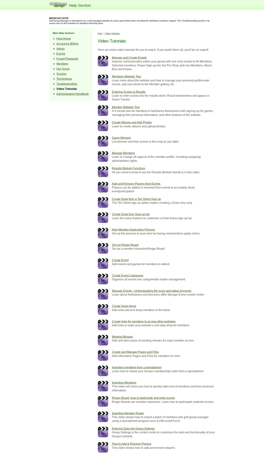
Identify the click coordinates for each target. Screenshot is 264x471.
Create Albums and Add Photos (132, 122)
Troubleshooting (66, 83)
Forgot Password (67, 58)
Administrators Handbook (72, 93)
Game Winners (121, 137)
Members (62, 63)
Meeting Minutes (122, 336)
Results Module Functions (128, 168)
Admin (60, 48)
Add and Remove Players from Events (136, 183)
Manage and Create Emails (129, 57)
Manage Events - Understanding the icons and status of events (151, 290)
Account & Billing (67, 43)
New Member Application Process (133, 229)
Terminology (64, 78)
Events (60, 53)
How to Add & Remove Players (131, 443)
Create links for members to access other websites (144, 321)
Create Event (120, 260)
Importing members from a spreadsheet (136, 367)
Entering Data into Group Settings (133, 428)
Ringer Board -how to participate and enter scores (143, 397)
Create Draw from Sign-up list (130, 214)
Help (100, 33)
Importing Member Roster (128, 413)
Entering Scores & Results (128, 91)
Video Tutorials (66, 88)
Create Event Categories (127, 275)
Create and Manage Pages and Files (135, 352)
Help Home (63, 38)
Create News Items (124, 306)
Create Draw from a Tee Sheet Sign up (136, 199)
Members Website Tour (126, 76)
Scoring (61, 73)
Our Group (63, 68)
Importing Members (124, 382)
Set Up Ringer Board (125, 244)
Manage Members (123, 153)
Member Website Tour (126, 107)
